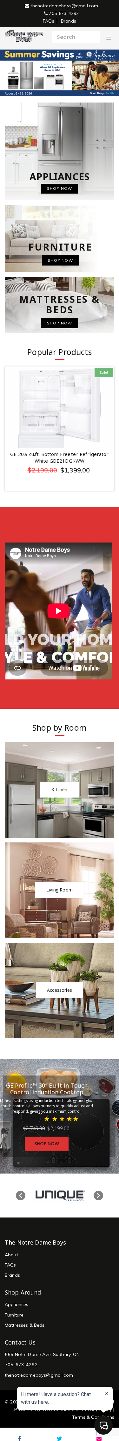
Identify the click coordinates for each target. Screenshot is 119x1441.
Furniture (14, 1315)
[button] (20, 1195)
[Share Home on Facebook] (20, 1438)
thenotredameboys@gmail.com (63, 6)
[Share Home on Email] (99, 1438)
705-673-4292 (63, 13)
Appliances (17, 1304)
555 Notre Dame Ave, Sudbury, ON (42, 1354)
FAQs (48, 21)
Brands (68, 21)
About (11, 1255)
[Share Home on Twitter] (59, 1438)
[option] (59, 1195)
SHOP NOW (46, 1143)
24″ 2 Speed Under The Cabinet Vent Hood (59, 454)
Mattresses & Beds (25, 1325)
